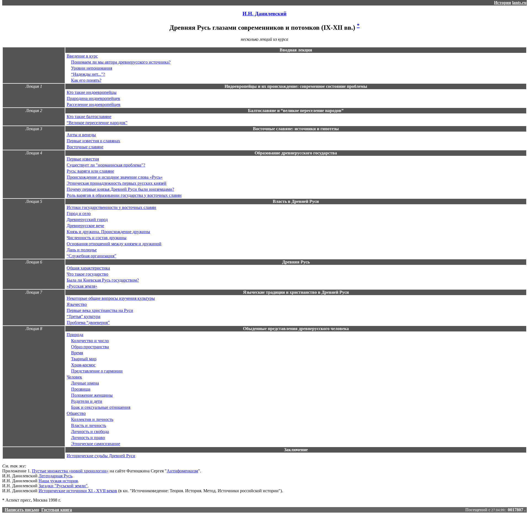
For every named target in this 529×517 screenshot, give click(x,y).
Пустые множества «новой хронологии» (70, 471)
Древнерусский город (87, 219)
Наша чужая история (58, 480)
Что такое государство (87, 274)
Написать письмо (22, 509)
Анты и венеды (81, 134)
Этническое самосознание (95, 443)
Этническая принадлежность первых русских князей (116, 183)
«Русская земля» (82, 286)
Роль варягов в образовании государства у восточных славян (124, 195)
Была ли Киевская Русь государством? (103, 280)
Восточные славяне (85, 147)
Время (77, 352)
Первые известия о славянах (93, 140)
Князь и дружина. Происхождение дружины (108, 231)
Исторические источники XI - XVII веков (78, 490)
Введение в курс (82, 56)
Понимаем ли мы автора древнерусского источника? (121, 62)
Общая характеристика (88, 268)
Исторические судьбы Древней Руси (101, 455)
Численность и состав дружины (96, 237)
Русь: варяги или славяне (90, 171)
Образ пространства (90, 346)
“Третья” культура (83, 316)
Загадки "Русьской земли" (63, 485)
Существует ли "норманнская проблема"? (106, 165)
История (502, 2)
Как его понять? (86, 80)
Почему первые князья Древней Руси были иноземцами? (120, 189)
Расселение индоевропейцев (93, 104)
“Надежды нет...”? (88, 74)
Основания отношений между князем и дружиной (114, 243)
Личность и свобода (90, 431)
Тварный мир (83, 359)
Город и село (79, 213)
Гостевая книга (56, 509)
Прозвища (80, 389)
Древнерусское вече (85, 225)
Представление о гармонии (97, 371)
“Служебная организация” (91, 256)
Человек (74, 377)
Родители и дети (86, 401)
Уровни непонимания (91, 68)
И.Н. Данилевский (264, 14)
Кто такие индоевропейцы (92, 92)
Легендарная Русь (55, 476)
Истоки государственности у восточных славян (111, 207)
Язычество (77, 304)
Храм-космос (83, 365)
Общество (76, 413)
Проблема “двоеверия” (88, 322)
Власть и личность (88, 425)
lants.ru (519, 2)
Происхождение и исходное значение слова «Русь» (115, 177)
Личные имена (85, 383)
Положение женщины (92, 395)
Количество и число (90, 340)
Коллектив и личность (92, 419)
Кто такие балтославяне (89, 116)
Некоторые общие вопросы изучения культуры (111, 298)
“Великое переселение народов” (97, 122)
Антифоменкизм (182, 471)
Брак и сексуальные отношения (100, 407)
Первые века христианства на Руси (100, 310)
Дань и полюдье (82, 249)
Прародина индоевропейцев (93, 98)
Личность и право (88, 437)
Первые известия (83, 159)
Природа (75, 334)
